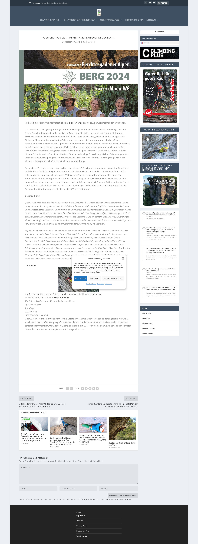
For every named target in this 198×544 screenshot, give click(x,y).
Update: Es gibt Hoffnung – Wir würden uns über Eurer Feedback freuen (161, 214)
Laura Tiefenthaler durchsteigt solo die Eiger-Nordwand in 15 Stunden (161, 250)
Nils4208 (149, 228)
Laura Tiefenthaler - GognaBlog (158, 248)
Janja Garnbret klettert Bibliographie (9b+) (160, 270)
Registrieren (146, 313)
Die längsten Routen (49, 20)
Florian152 (150, 287)
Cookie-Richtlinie (91, 284)
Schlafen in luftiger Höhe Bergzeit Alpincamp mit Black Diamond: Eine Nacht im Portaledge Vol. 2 (34, 437)
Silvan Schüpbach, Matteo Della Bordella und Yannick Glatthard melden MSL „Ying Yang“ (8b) (92, 438)
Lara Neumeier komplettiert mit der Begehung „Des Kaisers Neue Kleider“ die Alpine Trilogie (160, 230)
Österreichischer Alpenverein (66, 294)
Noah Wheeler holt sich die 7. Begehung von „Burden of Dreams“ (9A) (161, 288)
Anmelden (146, 318)
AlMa (77, 41)
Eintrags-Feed (147, 323)
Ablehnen (94, 278)
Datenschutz (100, 284)
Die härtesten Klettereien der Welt (79, 20)
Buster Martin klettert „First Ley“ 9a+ (122, 444)
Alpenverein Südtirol (92, 294)
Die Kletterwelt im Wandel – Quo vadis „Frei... (56, 3)
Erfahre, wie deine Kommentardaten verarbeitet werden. (105, 499)
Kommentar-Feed (148, 328)
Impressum (108, 284)
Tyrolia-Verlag (75, 122)
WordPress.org (147, 333)
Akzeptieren (80, 278)
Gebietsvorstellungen (110, 20)
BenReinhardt (151, 269)
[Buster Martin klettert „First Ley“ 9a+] (122, 428)
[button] (123, 259)
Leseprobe (30, 265)
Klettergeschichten (134, 20)
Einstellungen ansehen (113, 278)
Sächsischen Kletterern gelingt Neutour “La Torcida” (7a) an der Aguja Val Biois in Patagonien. (62, 441)
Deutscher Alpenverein (40, 294)
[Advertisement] (78, 357)
